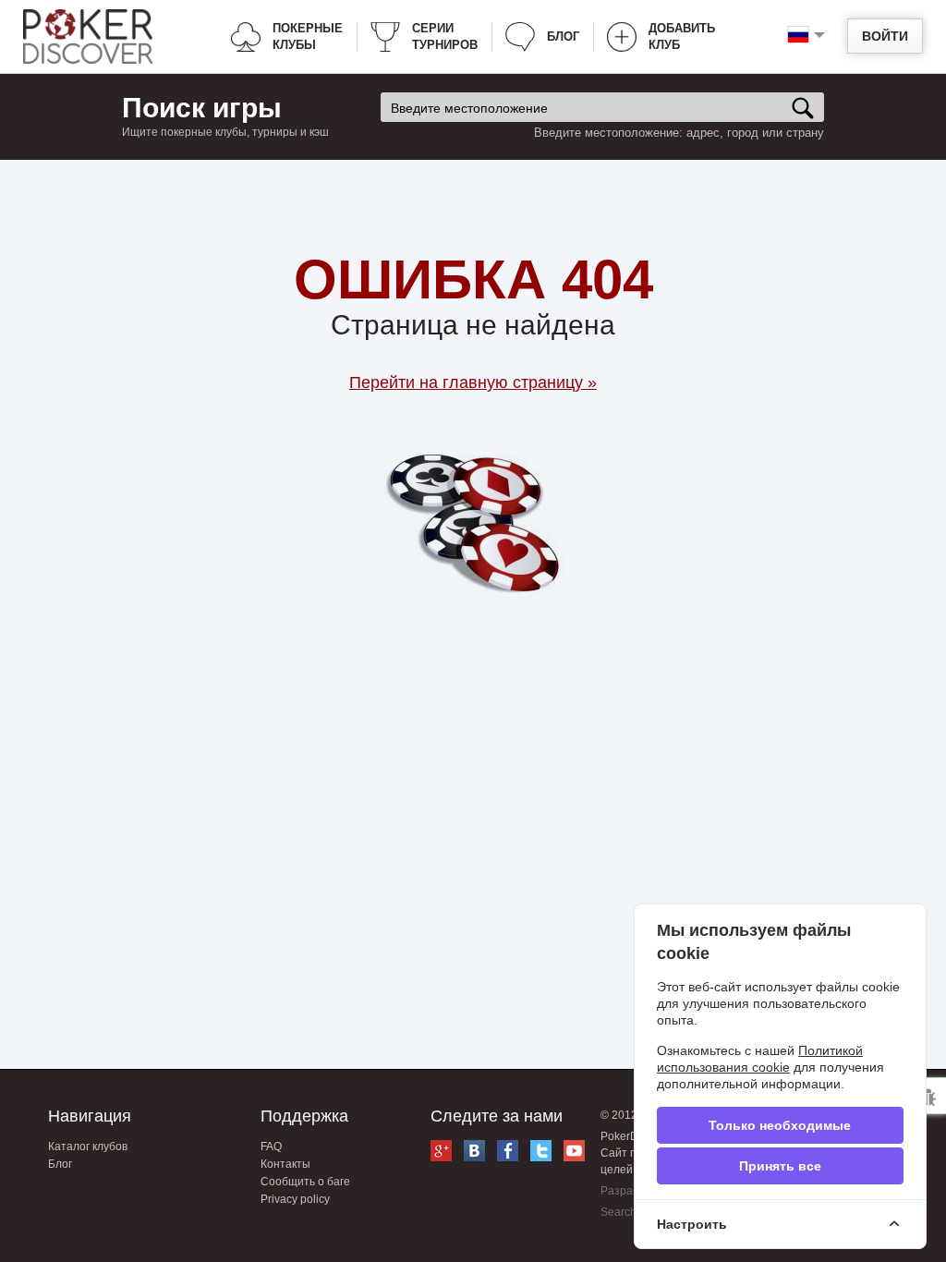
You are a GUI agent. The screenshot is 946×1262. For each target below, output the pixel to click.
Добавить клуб (682, 36)
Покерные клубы (308, 36)
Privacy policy (295, 1199)
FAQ (271, 1146)
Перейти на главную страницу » (473, 382)
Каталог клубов (87, 1146)
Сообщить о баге (305, 1181)
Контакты (285, 1164)
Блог (563, 36)
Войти (885, 36)
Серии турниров (445, 36)
